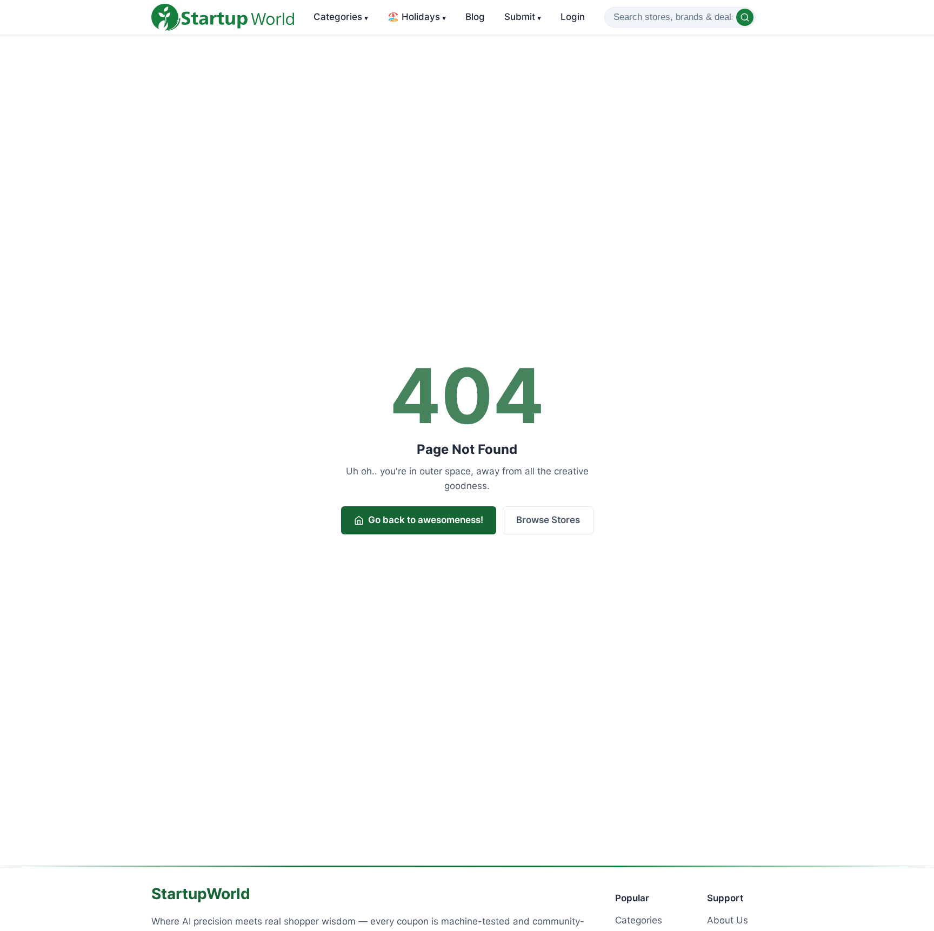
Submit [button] (522, 16)
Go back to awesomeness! (425, 519)
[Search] (744, 17)
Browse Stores (548, 519)
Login (573, 16)
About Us (727, 920)
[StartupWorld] (222, 17)
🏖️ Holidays (417, 16)
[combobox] (680, 17)
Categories (340, 16)
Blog (475, 16)
